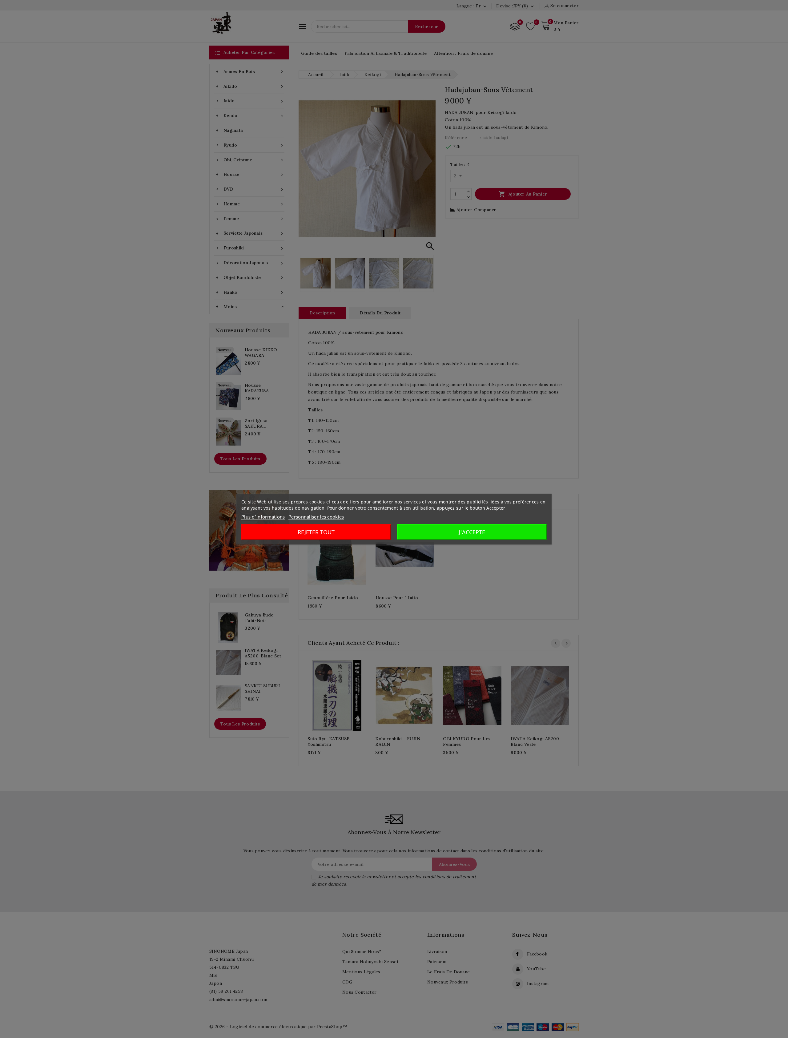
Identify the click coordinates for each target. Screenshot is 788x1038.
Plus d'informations (263, 516)
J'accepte (472, 531)
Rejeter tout (316, 531)
